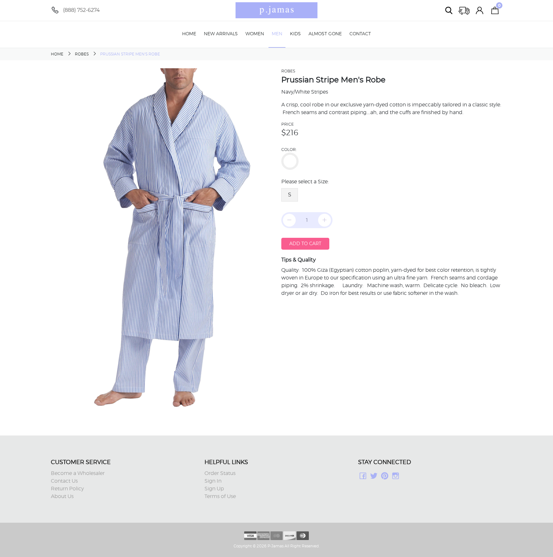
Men (277, 34)
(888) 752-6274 (81, 10)
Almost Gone (325, 34)
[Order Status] (464, 10)
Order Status (220, 473)
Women (254, 34)
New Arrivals (221, 34)
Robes (82, 54)
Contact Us (64, 481)
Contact (360, 34)
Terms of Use (220, 496)
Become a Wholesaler (78, 473)
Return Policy (67, 488)
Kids (295, 34)
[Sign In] (479, 10)
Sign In (212, 481)
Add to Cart (305, 243)
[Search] (449, 10)
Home (189, 34)
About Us (62, 496)
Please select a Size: (305, 181)
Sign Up (214, 488)
